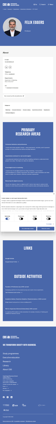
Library (6, 365)
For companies (6, 390)
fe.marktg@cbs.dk (9, 61)
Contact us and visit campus (9, 384)
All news (5, 388)
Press (4, 386)
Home (5, 9)
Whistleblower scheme (31, 421)
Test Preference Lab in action (12, 292)
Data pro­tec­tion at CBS (8, 421)
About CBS (7, 369)
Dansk (35, 4)
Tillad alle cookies (45, 228)
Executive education (11, 357)
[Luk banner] (53, 193)
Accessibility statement (19, 421)
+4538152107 (11, 74)
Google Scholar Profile (11, 262)
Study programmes (11, 353)
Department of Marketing (26, 9)
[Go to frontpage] (11, 4)
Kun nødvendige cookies (28, 228)
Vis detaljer (49, 224)
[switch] (21, 219)
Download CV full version (12, 87)
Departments (16, 9)
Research (10, 9)
